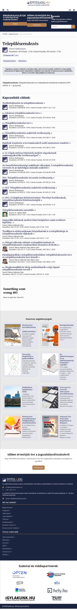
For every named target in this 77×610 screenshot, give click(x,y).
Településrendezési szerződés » (19, 210)
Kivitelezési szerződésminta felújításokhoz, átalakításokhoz (29, 420)
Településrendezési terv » (19, 123)
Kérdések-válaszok (8, 525)
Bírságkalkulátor (67, 325)
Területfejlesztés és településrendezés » (23, 103)
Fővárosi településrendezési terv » (23, 113)
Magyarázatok (13, 34)
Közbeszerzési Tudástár (10, 528)
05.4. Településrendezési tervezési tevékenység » (28, 178)
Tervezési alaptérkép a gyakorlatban (28, 356)
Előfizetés (5, 540)
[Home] (38, 3)
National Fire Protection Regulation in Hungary (65, 420)
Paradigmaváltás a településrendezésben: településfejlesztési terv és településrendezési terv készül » (37, 256)
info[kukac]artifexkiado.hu (14, 487)
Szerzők (5, 543)
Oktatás (5, 554)
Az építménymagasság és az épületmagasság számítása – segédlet (68, 359)
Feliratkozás (37, 25)
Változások (6, 513)
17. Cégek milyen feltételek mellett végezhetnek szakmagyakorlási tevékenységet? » (29, 154)
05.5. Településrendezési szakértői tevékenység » (31, 187)
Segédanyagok (7, 522)
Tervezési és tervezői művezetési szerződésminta (66, 390)
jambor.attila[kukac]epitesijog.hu (16, 498)
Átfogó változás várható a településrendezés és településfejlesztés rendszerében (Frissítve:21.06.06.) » (31, 243)
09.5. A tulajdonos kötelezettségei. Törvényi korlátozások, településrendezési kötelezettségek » (34, 198)
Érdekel (15, 24)
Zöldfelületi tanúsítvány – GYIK (28, 389)
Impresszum (6, 552)
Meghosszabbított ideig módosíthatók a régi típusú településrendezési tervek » (31, 268)
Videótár (5, 519)
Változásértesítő (7, 537)
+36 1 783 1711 (11, 490)
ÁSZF (4, 546)
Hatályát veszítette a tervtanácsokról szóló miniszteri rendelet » (36, 143)
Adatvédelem (6, 549)
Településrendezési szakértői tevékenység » (28, 133)
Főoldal (4, 34)
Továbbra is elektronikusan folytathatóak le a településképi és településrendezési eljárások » (35, 232)
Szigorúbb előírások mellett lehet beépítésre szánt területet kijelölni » (33, 221)
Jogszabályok (7, 516)
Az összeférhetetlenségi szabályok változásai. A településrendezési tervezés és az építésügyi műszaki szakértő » (37, 166)
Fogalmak (5, 510)
